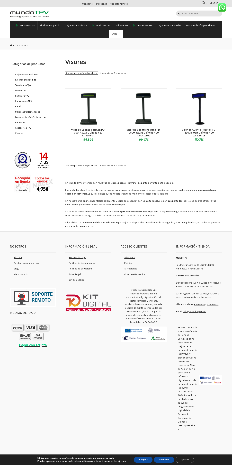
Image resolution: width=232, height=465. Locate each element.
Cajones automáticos (76, 25)
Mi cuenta (101, 4)
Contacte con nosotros (26, 263)
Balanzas (20, 122)
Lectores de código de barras (201, 25)
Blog (16, 268)
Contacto (87, 4)
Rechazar (164, 459)
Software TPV (121, 25)
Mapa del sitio (21, 274)
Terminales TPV (27, 25)
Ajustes (185, 459)
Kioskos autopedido (50, 25)
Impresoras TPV (144, 25)
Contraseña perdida (134, 274)
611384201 (199, 304)
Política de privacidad (80, 268)
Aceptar (143, 459)
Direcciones (130, 268)
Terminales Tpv (23, 85)
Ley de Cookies (76, 279)
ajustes (122, 461)
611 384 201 (213, 3)
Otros (114, 34)
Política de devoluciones (82, 263)
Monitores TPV (103, 25)
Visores (19, 133)
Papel (18, 106)
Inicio (15, 45)
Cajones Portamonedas (169, 25)
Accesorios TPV (23, 128)
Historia (18, 257)
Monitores (20, 90)
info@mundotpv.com (194, 311)
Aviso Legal (75, 274)
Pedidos (128, 263)
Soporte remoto (119, 4)
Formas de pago (77, 257)
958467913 (212, 304)
